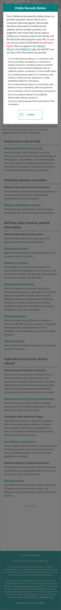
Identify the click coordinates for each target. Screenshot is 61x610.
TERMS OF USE (28, 49)
